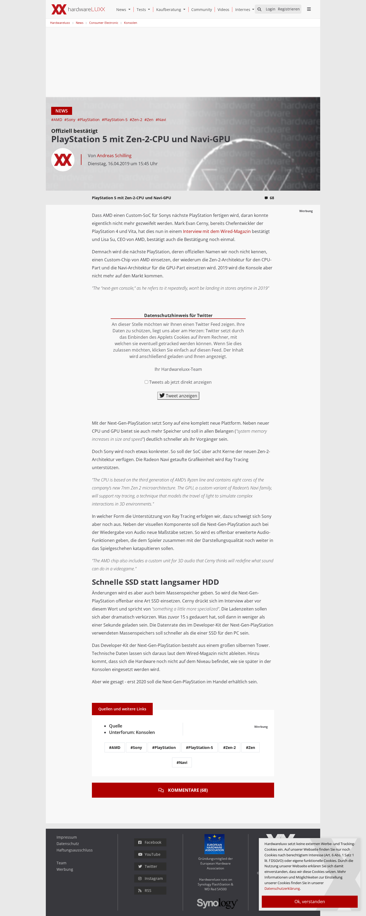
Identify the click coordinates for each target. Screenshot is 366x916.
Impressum (67, 837)
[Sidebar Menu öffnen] (308, 9)
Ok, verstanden (309, 901)
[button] (130, 9)
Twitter (151, 866)
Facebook (153, 842)
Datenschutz (68, 843)
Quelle (115, 726)
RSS (148, 890)
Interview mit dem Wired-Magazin (217, 231)
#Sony (70, 119)
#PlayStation (89, 119)
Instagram (154, 878)
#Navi (161, 119)
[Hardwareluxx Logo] (78, 9)
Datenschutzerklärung (282, 888)
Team (61, 862)
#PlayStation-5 (115, 119)
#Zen (149, 119)
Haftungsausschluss (75, 850)
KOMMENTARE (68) (188, 790)
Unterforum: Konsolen (132, 732)
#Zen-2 (136, 119)
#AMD (57, 119)
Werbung (65, 869)
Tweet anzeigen (181, 396)
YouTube (152, 854)
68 (272, 197)
